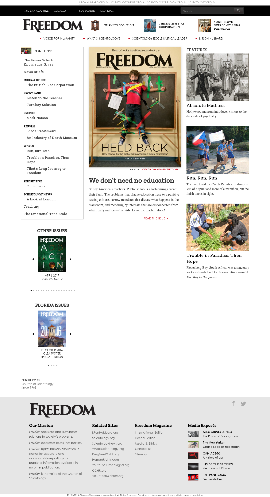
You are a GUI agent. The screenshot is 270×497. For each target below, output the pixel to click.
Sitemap (141, 454)
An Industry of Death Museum (52, 138)
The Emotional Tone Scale (45, 214)
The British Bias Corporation (50, 85)
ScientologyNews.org (107, 443)
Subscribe (87, 10)
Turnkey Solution (41, 105)
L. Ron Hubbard (211, 38)
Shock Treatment (41, 131)
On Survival (37, 186)
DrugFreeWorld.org (105, 454)
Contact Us (143, 449)
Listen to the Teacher (44, 98)
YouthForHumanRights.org (110, 465)
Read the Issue (154, 218)
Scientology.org (103, 438)
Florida (60, 10)
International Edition (149, 432)
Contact (107, 10)
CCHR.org (99, 470)
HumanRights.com (105, 459)
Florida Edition (145, 438)
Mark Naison (37, 118)
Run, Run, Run (38, 151)
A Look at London (41, 199)
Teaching (31, 206)
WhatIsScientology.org (108, 449)
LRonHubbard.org (105, 432)
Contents (43, 51)
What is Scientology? (103, 38)
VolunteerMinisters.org (107, 476)
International (36, 10)
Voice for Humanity (59, 38)
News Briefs (34, 72)
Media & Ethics (146, 443)
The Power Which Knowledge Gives (38, 62)
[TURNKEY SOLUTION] (112, 29)
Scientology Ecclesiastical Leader (159, 38)
